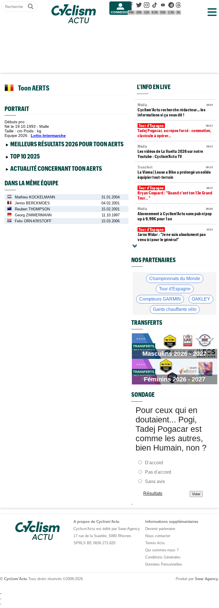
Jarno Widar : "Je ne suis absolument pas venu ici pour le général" (175, 234)
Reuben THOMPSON (32, 209)
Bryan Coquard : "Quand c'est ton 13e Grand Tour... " (175, 193)
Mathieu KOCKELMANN (35, 197)
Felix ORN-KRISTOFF (33, 221)
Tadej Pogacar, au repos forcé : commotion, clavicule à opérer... (175, 130)
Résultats (153, 493)
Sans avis (155, 481)
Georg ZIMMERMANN (33, 215)
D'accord (154, 462)
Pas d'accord (158, 472)
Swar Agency (206, 579)
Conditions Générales (163, 557)
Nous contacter (157, 536)
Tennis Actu (155, 543)
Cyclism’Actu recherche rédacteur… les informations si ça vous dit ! (175, 109)
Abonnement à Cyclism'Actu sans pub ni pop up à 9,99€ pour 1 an (175, 213)
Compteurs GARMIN (160, 299)
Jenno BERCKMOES (32, 203)
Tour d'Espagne (175, 288)
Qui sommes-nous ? (162, 550)
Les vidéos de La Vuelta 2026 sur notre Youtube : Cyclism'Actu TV (175, 151)
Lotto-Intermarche (48, 135)
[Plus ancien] (135, 246)
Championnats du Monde (174, 278)
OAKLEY (201, 299)
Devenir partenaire (160, 529)
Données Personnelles (163, 564)
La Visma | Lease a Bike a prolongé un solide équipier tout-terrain (175, 172)
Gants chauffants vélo (175, 309)
